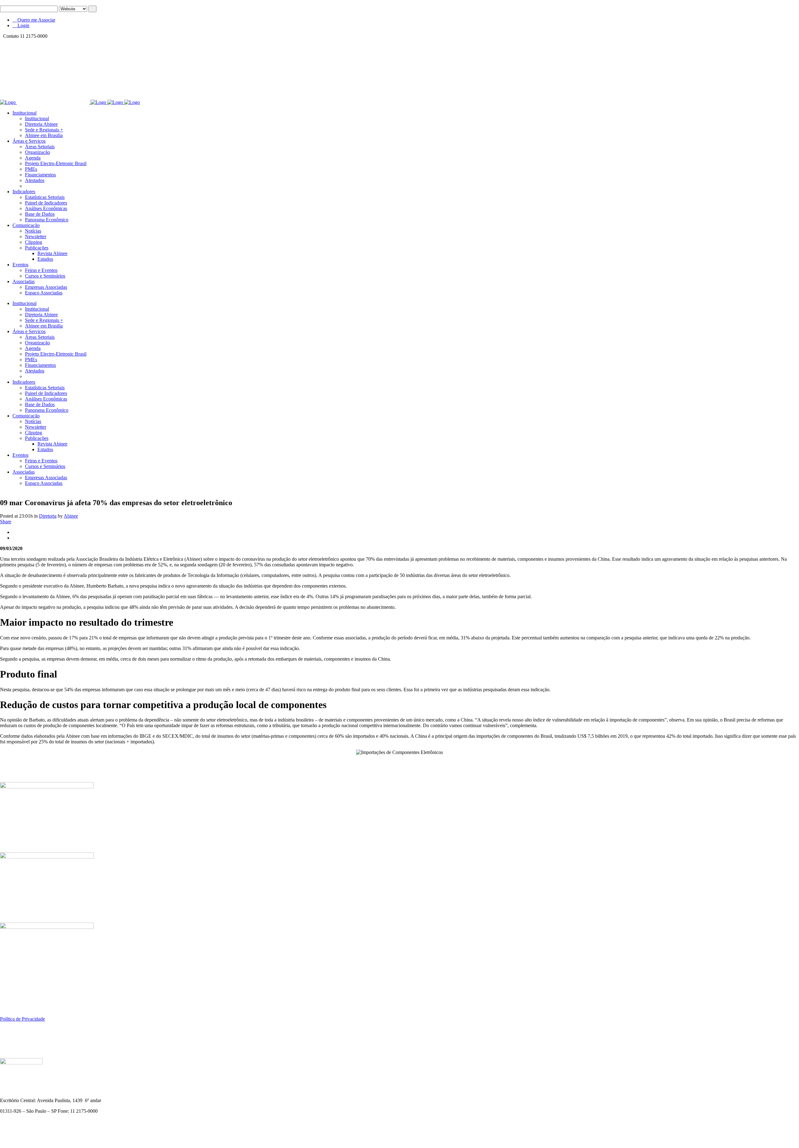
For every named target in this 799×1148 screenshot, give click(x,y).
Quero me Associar (35, 19)
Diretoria (47, 516)
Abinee (71, 516)
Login (22, 25)
